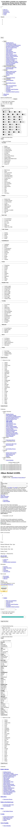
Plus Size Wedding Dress (11, 419)
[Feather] (3, 682)
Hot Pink (7, 384)
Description (5, 500)
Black (6, 399)
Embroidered (7, 249)
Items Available (6, 501)
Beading (6, 245)
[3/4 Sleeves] (5, 705)
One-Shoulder (8, 312)
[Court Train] (3, 689)
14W (16, 122)
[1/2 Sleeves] (5, 704)
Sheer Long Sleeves (9, 342)
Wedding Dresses (9, 414)
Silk (5, 277)
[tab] (15, 424)
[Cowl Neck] (4, 691)
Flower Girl (7, 154)
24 (10, 119)
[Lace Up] (4, 663)
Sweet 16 (7, 164)
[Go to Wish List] (2, 6)
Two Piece (7, 193)
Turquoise (7, 370)
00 (11, 112)
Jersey (6, 269)
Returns (5, 560)
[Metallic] (2, 668)
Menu (2, 37)
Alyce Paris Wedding (10, 435)
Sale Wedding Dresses (11, 448)
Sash (6, 258)
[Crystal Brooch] (4, 677)
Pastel (6, 238)
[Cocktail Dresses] (6, 646)
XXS (18, 129)
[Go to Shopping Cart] (1, 6)
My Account (6, 10)
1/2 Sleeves (7, 338)
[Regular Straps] (4, 711)
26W (12, 127)
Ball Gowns (7, 170)
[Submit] (15, 17)
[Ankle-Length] (3, 685)
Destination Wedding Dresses (12, 417)
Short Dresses (8, 186)
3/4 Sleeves (7, 339)
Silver (6, 402)
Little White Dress (8, 176)
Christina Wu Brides (10, 431)
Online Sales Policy (5, 496)
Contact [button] (5, 597)
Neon (6, 235)
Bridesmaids (7, 147)
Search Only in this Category (8, 101)
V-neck (6, 322)
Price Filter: (5, 102)
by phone (10, 487)
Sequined (7, 276)
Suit (5, 189)
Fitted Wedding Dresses (11, 415)
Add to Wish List (4, 493)
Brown (6, 398)
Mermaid (6, 330)
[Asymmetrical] (3, 686)
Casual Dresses (8, 149)
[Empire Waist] (4, 699)
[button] (5, 41)
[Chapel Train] (3, 688)
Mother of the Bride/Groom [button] (9, 441)
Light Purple (7, 380)
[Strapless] (4, 713)
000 (5, 112)
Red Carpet (7, 162)
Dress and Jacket (8, 172)
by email (15, 487)
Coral (6, 392)
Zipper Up (7, 225)
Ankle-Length (8, 286)
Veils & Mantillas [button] (7, 457)
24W (5, 127)
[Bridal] (6, 643)
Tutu (6, 191)
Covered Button (8, 218)
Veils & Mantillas (9, 436)
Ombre (6, 237)
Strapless (6, 319)
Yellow (6, 362)
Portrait (6, 314)
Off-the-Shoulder (8, 311)
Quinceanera (7, 161)
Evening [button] (5, 450)
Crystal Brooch (8, 248)
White (6, 403)
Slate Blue (7, 373)
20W (12, 124)
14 (5, 117)
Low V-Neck (7, 310)
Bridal (6, 146)
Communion (7, 151)
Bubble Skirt (7, 199)
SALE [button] (4, 446)
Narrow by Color (6, 360)
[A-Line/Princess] (4, 697)
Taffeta (6, 278)
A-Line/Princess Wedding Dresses (13, 416)
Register (5, 13)
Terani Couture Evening (11, 452)
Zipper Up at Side (8, 227)
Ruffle (6, 256)
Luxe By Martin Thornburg (12, 427)
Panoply (8, 456)
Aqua (6, 369)
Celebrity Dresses (8, 200)
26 (15, 119)
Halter (6, 305)
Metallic (6, 234)
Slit (5, 212)
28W (18, 127)
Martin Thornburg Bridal (11, 426)
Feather (6, 251)
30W (5, 129)
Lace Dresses (7, 174)
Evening (6, 153)
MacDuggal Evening (10, 453)
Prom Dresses (8, 160)
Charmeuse (7, 265)
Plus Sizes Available (9, 210)
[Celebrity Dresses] (5, 656)
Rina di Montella (9, 445)
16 (10, 117)
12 (24, 114)
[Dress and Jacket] (4, 651)
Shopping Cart (6, 12)
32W (12, 129)
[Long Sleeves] (5, 706)
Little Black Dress (8, 175)
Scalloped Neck (8, 315)
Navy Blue (7, 376)
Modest (6, 179)
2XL (11, 134)
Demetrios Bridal (9, 428)
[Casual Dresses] (6, 645)
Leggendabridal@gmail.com (7, 584)
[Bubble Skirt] (5, 655)
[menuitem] (15, 9)
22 (5, 119)
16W (22, 122)
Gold (6, 396)
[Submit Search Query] (16, 609)
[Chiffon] (3, 680)
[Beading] (4, 674)
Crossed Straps (8, 220)
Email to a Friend (4, 497)
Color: (2, 484)
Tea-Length (7, 297)
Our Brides (5, 570)
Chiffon (6, 266)
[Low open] (4, 665)
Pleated (6, 208)
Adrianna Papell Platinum (11, 430)
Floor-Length (7, 291)
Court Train (7, 290)
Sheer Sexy (7, 185)
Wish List (5, 9)
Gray (6, 400)
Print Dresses (7, 182)
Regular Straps (8, 352)
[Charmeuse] (3, 679)
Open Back (7, 207)
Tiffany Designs (9, 455)
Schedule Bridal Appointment (9, 562)
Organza (6, 273)
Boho (6, 171)
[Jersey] (3, 683)
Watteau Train (8, 298)
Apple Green (7, 365)
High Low (7, 204)
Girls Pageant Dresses (9, 155)
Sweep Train (7, 295)
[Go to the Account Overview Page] (1, 7)
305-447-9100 (4, 556)
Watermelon (7, 387)
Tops (6, 190)
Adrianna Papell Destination (12, 433)
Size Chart (3, 495)
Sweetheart (7, 320)
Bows (6, 247)
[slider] (25, 617)
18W (5, 124)
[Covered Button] (4, 661)
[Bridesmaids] (6, 644)
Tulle (6, 280)
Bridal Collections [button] (7, 411)
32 (10, 122)
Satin (6, 274)
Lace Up (6, 221)
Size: (2, 482)
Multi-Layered (8, 206)
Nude (6, 395)
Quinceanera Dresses (10, 440)
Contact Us (5, 559)
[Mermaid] (4, 700)
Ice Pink (6, 381)
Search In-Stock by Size (8, 108)
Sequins (6, 259)
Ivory (6, 394)
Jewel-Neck (7, 308)
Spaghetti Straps (8, 353)
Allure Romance (9, 422)
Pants (6, 180)
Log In (4, 14)
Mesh (6, 272)
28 (21, 119)
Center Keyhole (8, 201)
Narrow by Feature (7, 141)
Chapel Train (7, 289)
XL (5, 134)
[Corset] (5, 658)
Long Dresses (8, 178)
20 (21, 117)
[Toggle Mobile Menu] (1, 593)
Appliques (7, 244)
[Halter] (4, 693)
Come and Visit (6, 571)
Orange (6, 391)
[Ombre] (2, 671)
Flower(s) (7, 252)
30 (5, 122)
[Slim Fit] (4, 701)
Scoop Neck (7, 316)
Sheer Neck (7, 318)
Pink (6, 383)
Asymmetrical (8, 287)
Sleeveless (7, 345)
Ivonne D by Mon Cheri (11, 443)
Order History (6, 577)
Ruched (6, 211)
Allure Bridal (9, 421)
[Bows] (4, 676)
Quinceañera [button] (6, 437)
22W (18, 124)
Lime (6, 368)
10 (19, 114)
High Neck (7, 307)
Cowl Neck (7, 304)
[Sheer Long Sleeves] (5, 707)
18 (15, 117)
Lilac (6, 379)
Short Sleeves (7, 343)
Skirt (6, 187)
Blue (6, 374)
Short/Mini (7, 294)
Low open (7, 222)
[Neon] (2, 669)
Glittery (6, 232)
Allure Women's (9, 425)
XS (5, 132)
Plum (6, 388)
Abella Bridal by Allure (11, 423)
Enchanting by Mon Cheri (11, 432)
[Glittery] (2, 667)
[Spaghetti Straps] (4, 712)
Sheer (6, 224)
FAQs (4, 569)
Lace (6, 255)
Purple (6, 377)
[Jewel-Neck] (4, 695)
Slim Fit (6, 332)
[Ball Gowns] (4, 649)
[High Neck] (4, 694)
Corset (6, 203)
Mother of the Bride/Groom (10, 158)
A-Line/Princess (8, 328)
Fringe (6, 253)
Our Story (5, 566)
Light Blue (7, 372)
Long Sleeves (7, 341)
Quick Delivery (21, 477)
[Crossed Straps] (4, 662)
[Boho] (4, 650)
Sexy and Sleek (8, 183)
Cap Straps (7, 351)
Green (6, 366)
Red (5, 389)
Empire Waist (7, 329)
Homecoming (7, 157)
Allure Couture (9, 420)
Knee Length (7, 293)
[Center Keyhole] (5, 657)
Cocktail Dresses (8, 150)
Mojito (6, 364)
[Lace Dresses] (4, 652)
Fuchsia (6, 385)
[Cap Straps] (4, 710)
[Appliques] (4, 673)
